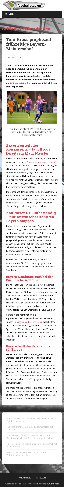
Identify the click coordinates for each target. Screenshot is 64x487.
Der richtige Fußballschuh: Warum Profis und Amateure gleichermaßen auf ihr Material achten (30, 436)
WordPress (54, 484)
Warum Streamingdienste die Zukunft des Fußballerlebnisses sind (27, 454)
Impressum (41, 478)
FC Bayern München (20, 83)
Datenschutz (24, 478)
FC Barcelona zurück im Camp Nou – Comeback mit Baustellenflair (32, 445)
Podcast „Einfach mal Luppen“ (41, 162)
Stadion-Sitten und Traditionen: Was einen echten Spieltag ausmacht (30, 419)
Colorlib (34, 484)
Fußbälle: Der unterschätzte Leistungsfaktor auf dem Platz (30, 428)
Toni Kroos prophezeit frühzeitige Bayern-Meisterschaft (28, 44)
